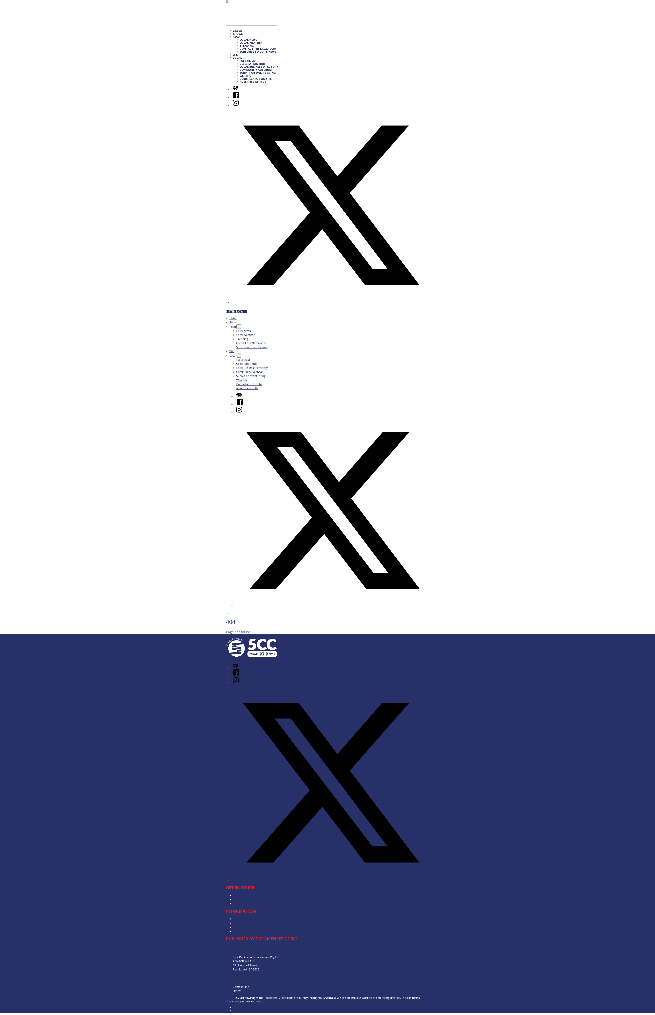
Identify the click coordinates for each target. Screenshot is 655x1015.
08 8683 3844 (258, 987)
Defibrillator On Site (256, 79)
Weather (246, 76)
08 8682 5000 (249, 991)
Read (236, 37)
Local (237, 58)
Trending (247, 46)
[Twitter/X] (331, 302)
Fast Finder (248, 61)
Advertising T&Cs (244, 927)
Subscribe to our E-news (258, 52)
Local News (248, 40)
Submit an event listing (258, 73)
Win (235, 55)
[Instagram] (236, 105)
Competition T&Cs (244, 923)
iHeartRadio (239, 1010)
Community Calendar (256, 70)
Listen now (234, 311)
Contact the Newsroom (258, 49)
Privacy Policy (241, 919)
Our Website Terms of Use (250, 931)
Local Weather (251, 43)
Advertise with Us (253, 82)
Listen (237, 31)
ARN (235, 1007)
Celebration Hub (252, 64)
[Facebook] (236, 97)
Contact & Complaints (246, 903)
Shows (238, 34)
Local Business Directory (259, 67)
